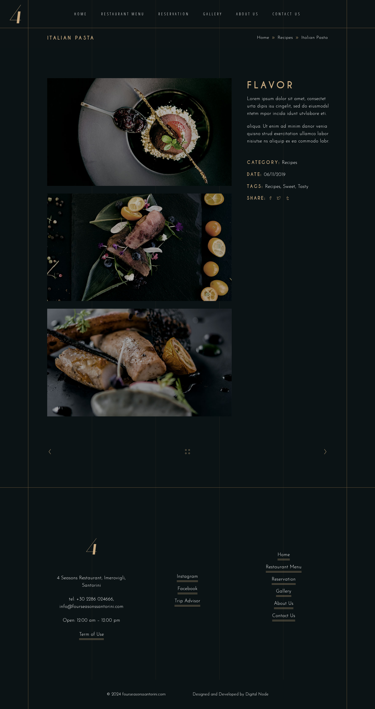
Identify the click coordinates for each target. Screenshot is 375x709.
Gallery (283, 591)
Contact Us (283, 616)
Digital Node (257, 694)
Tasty (303, 186)
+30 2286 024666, (95, 599)
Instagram (187, 576)
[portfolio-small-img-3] (139, 362)
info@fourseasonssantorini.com (91, 606)
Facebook (187, 588)
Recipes (285, 37)
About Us (283, 603)
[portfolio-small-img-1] (139, 132)
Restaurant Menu (284, 567)
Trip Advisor (187, 601)
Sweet (289, 186)
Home (263, 37)
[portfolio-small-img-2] (139, 247)
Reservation (284, 579)
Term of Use (91, 634)
